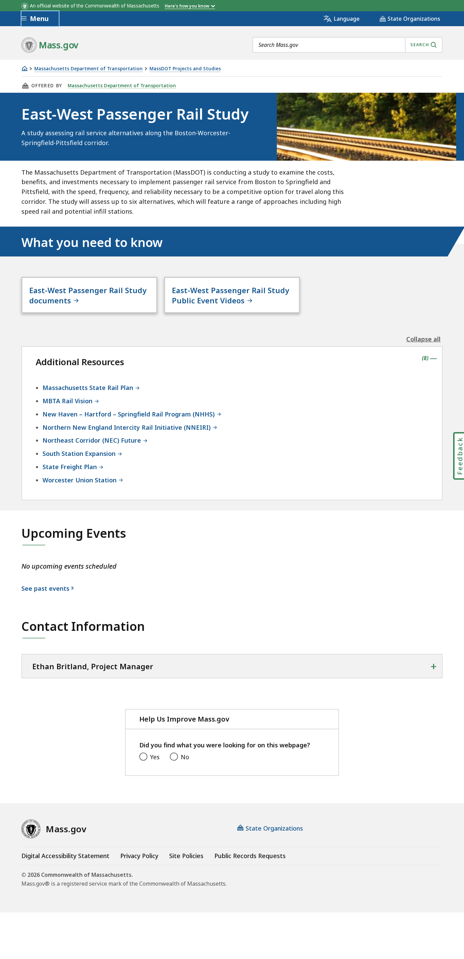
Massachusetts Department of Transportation (88, 69)
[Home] (24, 68)
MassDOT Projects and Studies (185, 69)
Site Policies (186, 856)
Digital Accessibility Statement (65, 856)
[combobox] (347, 45)
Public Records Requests (250, 856)
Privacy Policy (139, 856)
